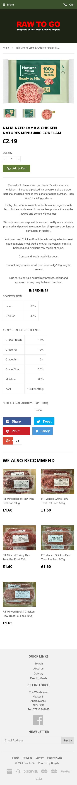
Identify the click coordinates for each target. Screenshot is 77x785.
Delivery (38, 673)
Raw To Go (29, 763)
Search (38, 663)
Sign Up (68, 740)
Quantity (7, 152)
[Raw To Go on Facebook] (38, 723)
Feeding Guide (38, 678)
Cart (71, 4)
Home (6, 47)
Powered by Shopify (48, 763)
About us (38, 668)
